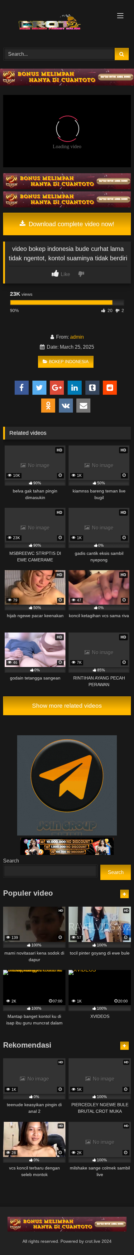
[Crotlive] (55, 23)
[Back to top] (115, 1236)
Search (11, 860)
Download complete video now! (70, 224)
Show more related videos (67, 705)
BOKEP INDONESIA (69, 361)
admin (77, 337)
